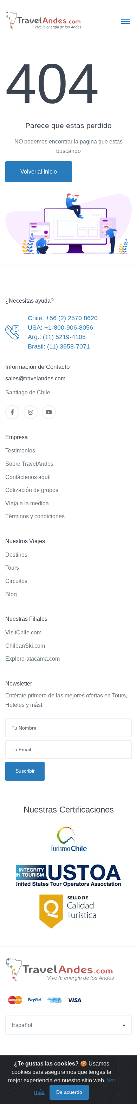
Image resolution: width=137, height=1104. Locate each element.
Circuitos (16, 581)
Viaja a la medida (27, 503)
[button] (68, 1025)
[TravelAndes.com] (44, 21)
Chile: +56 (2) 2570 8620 (63, 318)
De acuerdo (69, 1092)
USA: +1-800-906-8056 (60, 327)
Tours (12, 568)
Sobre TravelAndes (29, 464)
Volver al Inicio (38, 172)
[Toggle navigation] (125, 21)
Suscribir (25, 771)
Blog (11, 594)
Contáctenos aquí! (28, 477)
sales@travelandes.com (35, 378)
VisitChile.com (23, 632)
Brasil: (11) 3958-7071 (59, 346)
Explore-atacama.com (32, 659)
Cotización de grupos (31, 490)
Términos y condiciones (35, 516)
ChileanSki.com (25, 646)
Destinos (16, 555)
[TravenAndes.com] (60, 970)
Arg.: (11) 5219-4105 (57, 336)
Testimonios (20, 450)
